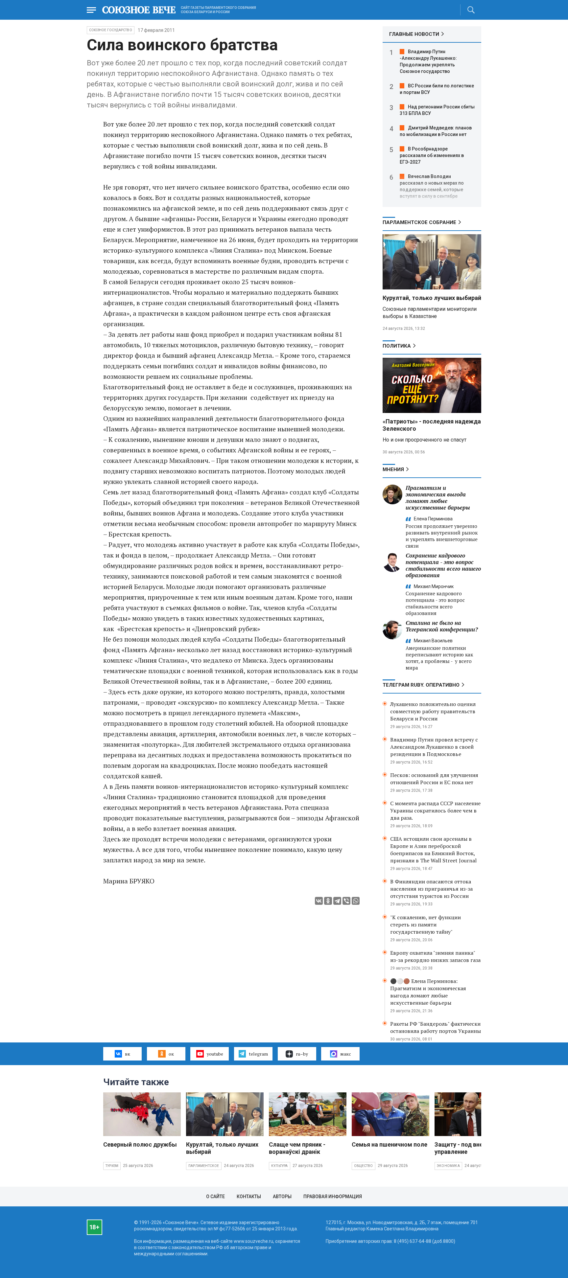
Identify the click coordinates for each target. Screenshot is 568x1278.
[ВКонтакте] (319, 901)
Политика (397, 346)
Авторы (282, 1196)
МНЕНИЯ (393, 469)
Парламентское (203, 1166)
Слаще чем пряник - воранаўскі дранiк (297, 1148)
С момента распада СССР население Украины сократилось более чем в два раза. (435, 810)
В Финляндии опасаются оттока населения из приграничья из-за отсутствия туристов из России (431, 889)
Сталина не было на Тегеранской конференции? (442, 626)
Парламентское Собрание (419, 222)
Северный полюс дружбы (140, 1144)
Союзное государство (110, 30)
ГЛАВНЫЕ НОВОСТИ (414, 34)
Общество (363, 1166)
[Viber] (346, 901)
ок (171, 1054)
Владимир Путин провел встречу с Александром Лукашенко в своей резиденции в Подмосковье (434, 747)
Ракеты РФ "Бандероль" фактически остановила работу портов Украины (435, 1027)
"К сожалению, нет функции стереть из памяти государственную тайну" (425, 924)
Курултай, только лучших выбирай (432, 297)
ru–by (302, 1054)
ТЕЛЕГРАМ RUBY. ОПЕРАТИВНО (421, 685)
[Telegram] (337, 901)
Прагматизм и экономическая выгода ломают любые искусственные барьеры (438, 497)
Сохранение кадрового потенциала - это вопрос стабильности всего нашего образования (443, 565)
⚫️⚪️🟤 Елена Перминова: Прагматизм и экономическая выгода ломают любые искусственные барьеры (428, 991)
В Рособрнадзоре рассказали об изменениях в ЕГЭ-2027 (432, 155)
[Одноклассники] (328, 901)
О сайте (215, 1196)
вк (127, 1054)
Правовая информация (332, 1196)
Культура (279, 1166)
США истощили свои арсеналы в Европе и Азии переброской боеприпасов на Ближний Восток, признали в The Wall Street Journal (433, 849)
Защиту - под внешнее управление (466, 1148)
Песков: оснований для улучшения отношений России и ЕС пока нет (434, 778)
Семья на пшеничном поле (389, 1144)
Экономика (448, 1166)
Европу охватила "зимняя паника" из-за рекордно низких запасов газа (435, 956)
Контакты (249, 1196)
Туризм (112, 1166)
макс (345, 1054)
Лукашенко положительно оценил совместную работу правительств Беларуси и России (433, 711)
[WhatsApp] (356, 901)
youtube (215, 1054)
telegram (258, 1054)
